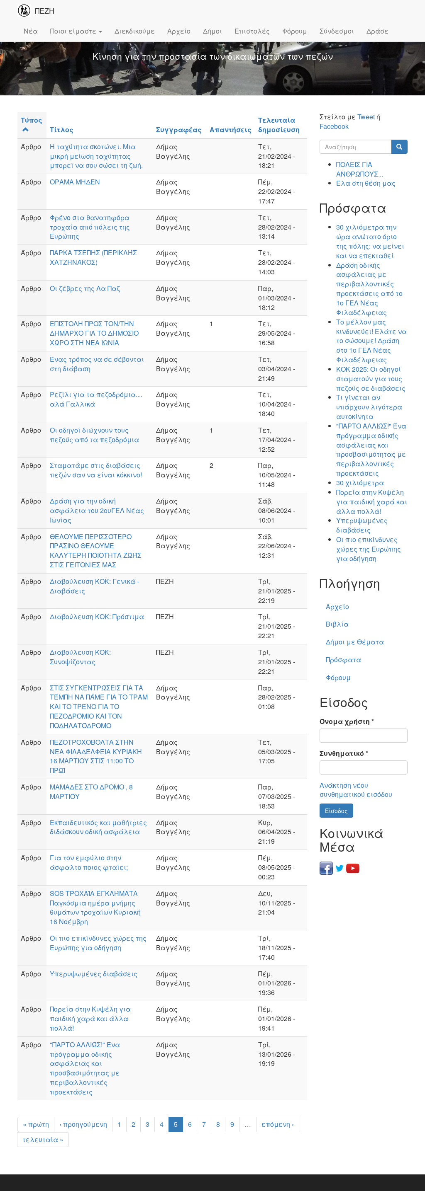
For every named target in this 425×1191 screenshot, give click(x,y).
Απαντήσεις (231, 129)
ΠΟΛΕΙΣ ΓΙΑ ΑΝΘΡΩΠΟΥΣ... (359, 169)
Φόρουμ (294, 31)
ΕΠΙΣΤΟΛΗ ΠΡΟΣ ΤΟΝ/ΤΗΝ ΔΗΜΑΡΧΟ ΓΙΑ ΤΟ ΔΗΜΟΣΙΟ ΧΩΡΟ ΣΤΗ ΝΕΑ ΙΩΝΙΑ (94, 333)
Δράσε (377, 31)
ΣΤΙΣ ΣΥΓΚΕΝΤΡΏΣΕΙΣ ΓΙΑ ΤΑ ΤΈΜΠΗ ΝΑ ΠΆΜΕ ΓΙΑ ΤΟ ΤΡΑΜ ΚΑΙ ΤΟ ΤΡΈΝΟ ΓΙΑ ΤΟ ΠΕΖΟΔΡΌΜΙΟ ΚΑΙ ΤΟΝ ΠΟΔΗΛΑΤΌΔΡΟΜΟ (99, 706)
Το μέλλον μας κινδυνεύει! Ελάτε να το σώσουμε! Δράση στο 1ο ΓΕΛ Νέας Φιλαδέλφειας (371, 340)
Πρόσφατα (343, 659)
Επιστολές (252, 31)
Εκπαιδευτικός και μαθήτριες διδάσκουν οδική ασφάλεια (98, 827)
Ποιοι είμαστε (74, 31)
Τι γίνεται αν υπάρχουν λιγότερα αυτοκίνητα (369, 406)
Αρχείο (179, 31)
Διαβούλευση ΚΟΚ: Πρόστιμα (97, 616)
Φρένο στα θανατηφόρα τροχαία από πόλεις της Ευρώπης (90, 227)
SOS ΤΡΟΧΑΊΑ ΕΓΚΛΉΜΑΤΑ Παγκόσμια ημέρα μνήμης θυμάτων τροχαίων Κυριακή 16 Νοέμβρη (95, 907)
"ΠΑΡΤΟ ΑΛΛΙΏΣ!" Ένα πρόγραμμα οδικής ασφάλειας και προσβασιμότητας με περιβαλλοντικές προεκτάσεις (85, 1068)
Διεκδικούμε (135, 31)
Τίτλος (61, 129)
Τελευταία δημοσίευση (279, 124)
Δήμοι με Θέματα (355, 641)
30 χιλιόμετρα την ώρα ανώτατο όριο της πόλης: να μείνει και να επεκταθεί (370, 241)
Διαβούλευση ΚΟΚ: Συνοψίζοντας (80, 656)
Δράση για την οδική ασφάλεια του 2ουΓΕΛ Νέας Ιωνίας (97, 510)
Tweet (366, 116)
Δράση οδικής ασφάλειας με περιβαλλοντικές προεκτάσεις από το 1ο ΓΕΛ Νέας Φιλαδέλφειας (369, 288)
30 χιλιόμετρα (360, 482)
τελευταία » (43, 1139)
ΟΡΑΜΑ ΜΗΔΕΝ (75, 181)
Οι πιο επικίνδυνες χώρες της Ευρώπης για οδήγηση (98, 942)
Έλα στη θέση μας (366, 183)
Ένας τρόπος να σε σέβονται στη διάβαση (97, 363)
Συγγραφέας (179, 129)
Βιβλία (337, 624)
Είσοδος (336, 810)
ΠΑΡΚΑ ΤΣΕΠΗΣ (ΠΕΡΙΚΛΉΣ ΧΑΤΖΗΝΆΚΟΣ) (93, 257)
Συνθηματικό (344, 753)
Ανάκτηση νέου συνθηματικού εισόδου (356, 789)
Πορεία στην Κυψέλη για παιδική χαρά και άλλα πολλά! (90, 1018)
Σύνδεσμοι (337, 31)
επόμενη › (277, 1124)
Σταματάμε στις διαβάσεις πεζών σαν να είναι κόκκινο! (96, 469)
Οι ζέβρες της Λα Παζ (85, 288)
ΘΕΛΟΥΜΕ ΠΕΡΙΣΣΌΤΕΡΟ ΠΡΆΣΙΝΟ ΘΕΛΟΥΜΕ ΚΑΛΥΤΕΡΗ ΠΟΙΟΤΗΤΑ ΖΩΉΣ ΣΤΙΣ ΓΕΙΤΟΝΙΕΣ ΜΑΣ (96, 551)
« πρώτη (36, 1124)
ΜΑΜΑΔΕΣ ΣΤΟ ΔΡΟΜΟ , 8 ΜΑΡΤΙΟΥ (91, 791)
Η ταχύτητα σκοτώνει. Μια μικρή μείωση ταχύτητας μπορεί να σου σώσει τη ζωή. (96, 156)
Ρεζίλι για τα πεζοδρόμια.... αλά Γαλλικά (96, 399)
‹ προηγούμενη (83, 1124)
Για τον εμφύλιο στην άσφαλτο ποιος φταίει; (89, 862)
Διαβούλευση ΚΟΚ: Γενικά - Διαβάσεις (94, 586)
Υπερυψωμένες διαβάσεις (93, 973)
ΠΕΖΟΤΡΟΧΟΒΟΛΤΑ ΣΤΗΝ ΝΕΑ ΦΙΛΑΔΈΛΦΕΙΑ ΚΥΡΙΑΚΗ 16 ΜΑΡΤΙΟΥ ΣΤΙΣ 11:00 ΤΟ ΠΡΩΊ (96, 756)
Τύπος (31, 120)
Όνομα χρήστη (347, 721)
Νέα (31, 31)
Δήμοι (212, 31)
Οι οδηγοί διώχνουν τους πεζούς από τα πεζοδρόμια (94, 434)
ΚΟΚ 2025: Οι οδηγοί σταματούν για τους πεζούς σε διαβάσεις (370, 378)
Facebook (334, 126)
